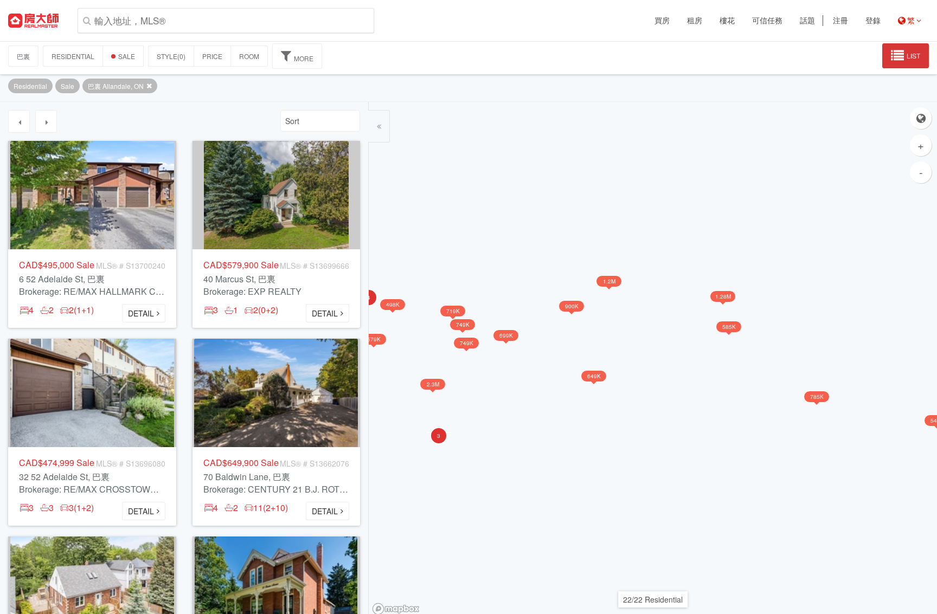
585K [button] (729, 327)
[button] (439, 432)
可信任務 (767, 20)
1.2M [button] (609, 281)
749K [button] (466, 343)
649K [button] (594, 376)
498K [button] (393, 304)
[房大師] (33, 21)
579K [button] (374, 339)
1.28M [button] (723, 296)
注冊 (840, 20)
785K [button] (817, 396)
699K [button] (506, 335)
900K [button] (572, 306)
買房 (662, 20)
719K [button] (453, 311)
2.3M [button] (433, 384)
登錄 (873, 20)
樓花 (727, 20)
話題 (807, 20)
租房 (694, 20)
